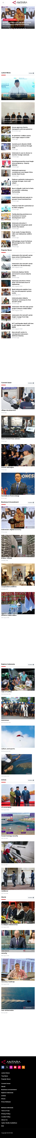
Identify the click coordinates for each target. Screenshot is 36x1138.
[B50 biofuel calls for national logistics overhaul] (17, 852)
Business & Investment (10, 502)
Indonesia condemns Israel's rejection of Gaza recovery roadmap (17, 981)
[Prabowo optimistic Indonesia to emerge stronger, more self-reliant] (6, 182)
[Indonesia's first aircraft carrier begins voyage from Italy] (6, 318)
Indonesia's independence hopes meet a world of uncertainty (18, 806)
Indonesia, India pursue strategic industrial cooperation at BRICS (16, 585)
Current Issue (6, 382)
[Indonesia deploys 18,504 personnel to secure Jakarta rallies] (6, 274)
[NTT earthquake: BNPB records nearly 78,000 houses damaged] (18, 455)
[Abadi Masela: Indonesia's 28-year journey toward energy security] (18, 824)
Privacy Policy (5, 1114)
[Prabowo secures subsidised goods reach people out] (18, 89)
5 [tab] (16, 28)
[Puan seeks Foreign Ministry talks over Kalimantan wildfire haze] (6, 234)
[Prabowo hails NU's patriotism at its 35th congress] (6, 208)
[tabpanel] (18, 18)
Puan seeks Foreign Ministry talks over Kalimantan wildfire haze (22, 234)
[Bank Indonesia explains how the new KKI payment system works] (6, 292)
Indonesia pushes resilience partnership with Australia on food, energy (17, 495)
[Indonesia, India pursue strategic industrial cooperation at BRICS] (18, 574)
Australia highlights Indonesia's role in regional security (17, 952)
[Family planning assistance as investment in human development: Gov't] (6, 216)
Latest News (6, 73)
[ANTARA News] (20, 2)
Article (3, 780)
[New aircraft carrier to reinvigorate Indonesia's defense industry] (6, 335)
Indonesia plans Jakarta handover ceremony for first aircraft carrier (21, 300)
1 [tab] (9, 28)
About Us (4, 1120)
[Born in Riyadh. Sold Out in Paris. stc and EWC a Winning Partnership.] (6, 191)
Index (31, 73)
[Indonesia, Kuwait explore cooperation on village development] (18, 398)
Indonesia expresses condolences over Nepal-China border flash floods (22, 172)
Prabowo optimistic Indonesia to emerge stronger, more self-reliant (23, 181)
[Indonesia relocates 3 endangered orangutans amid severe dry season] (6, 225)
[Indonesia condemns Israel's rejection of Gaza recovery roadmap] (18, 969)
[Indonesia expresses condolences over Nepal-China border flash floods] (6, 173)
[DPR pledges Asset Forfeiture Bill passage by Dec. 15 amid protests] (6, 243)
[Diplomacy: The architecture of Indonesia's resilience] (18, 879)
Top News (4, 1076)
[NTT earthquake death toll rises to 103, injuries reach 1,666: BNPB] (6, 326)
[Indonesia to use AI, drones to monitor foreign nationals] (6, 155)
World (3, 897)
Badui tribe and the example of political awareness (15, 719)
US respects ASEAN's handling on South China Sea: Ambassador (17, 1009)
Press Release (6, 1102)
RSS (2, 1126)
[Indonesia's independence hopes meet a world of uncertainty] (18, 795)
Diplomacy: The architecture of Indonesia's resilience (16, 890)
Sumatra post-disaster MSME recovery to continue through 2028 (22, 145)
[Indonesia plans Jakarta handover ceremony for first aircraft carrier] (6, 300)
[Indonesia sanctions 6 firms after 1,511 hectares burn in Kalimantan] (6, 283)
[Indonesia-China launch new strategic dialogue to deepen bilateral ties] (18, 912)
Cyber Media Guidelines (9, 1123)
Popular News (6, 250)
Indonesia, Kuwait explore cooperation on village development (16, 409)
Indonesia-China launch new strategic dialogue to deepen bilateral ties (17, 923)
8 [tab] (21, 28)
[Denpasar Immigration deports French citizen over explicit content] (18, 113)
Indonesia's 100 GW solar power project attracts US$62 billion (15, 614)
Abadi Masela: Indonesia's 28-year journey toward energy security (16, 835)
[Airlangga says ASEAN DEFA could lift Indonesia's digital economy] (18, 517)
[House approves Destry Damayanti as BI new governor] (6, 130)
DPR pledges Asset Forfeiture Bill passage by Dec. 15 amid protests (22, 243)
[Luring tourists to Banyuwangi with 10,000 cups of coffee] (18, 679)
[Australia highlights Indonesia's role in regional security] (18, 941)
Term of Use (5, 1110)
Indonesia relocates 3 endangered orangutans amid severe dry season (22, 225)
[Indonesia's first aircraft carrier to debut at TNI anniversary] (6, 266)
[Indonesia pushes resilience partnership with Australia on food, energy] (18, 483)
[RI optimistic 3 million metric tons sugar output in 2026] (6, 138)
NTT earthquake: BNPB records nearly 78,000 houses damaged (17, 466)
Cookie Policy (5, 1117)
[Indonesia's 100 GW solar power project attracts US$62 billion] (6, 309)
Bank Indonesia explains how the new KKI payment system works (21, 291)
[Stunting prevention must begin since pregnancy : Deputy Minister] (6, 164)
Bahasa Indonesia (7, 1107)
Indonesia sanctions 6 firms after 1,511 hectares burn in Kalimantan (21, 282)
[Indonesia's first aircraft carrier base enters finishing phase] (6, 258)
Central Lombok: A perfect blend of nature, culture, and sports (16, 748)
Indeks (30, 383)
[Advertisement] (18, 49)
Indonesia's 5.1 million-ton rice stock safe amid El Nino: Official (17, 557)
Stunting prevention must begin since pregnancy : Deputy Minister (23, 163)
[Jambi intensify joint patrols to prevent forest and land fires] (6, 200)
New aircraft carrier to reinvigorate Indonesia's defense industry (20, 334)
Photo (3, 1099)
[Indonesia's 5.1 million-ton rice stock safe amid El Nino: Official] (18, 546)
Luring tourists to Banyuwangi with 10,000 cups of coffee (16, 690)
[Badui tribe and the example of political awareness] (18, 708)
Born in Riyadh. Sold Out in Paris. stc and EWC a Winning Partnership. (23, 190)
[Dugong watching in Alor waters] (16, 764)
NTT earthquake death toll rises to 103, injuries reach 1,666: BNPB (22, 325)
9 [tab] (23, 28)
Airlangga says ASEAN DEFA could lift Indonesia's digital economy (17, 23)
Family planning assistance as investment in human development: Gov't (22, 216)
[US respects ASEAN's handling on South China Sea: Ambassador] (18, 998)
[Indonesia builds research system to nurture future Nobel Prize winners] (18, 426)
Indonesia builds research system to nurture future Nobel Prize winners (17, 438)
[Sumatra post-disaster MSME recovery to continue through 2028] (6, 146)
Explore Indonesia (8, 664)
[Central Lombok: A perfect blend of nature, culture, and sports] (18, 736)
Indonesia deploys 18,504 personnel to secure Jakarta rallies (21, 273)
